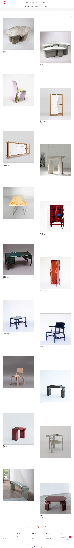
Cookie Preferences (52, 544)
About (18, 538)
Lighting (40, 6)
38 (43, 526)
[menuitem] (28, 2)
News (18, 536)
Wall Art (31, 6)
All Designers (5, 536)
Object (36, 6)
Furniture (27, 6)
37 (40, 526)
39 (45, 526)
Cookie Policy (48, 536)
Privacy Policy (48, 538)
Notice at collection (37, 546)
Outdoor (45, 6)
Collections (4, 538)
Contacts (33, 536)
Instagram (33, 538)
